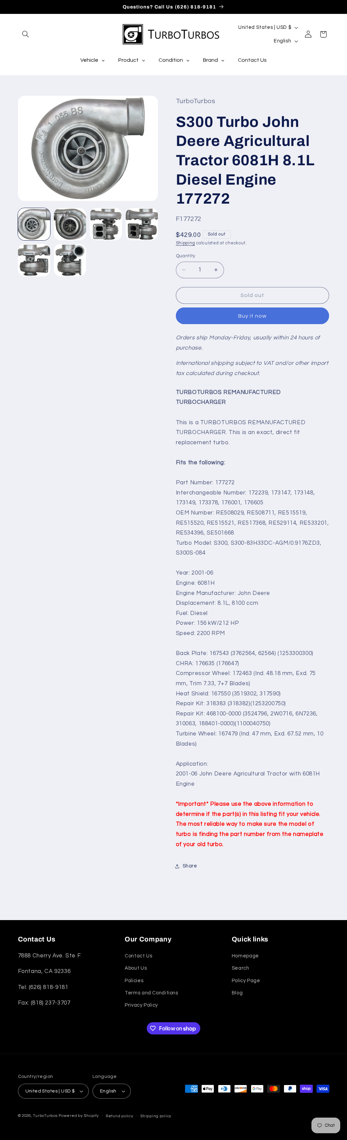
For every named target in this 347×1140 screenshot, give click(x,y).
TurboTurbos (45, 1116)
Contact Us (138, 955)
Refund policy (120, 1116)
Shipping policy (155, 1116)
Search (240, 968)
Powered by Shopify (79, 1116)
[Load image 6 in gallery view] (70, 260)
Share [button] (190, 865)
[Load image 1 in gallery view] (34, 224)
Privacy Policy (141, 1005)
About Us (136, 968)
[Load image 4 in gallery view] (142, 224)
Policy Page (246, 980)
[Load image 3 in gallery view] (106, 224)
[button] (26, 34)
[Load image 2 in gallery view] (70, 224)
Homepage (245, 955)
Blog (237, 992)
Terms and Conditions (151, 992)
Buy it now (252, 316)
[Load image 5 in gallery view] (34, 260)
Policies (134, 980)
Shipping (185, 243)
